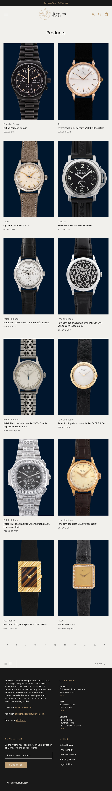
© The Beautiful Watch (17, 782)
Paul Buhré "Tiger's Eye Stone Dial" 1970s (25, 624)
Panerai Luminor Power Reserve (75, 225)
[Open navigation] (6, 14)
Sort (99, 664)
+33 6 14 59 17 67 (23, 707)
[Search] (99, 14)
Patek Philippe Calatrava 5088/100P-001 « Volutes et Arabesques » (80, 324)
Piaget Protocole (66, 624)
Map (62, 695)
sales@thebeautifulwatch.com (30, 713)
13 (65, 645)
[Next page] (104, 645)
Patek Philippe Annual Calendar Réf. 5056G (26, 322)
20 (95, 645)
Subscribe (16, 765)
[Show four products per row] (10, 664)
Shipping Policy (67, 759)
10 (35, 645)
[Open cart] (106, 14)
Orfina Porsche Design (15, 128)
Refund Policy (66, 745)
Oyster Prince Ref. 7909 (16, 225)
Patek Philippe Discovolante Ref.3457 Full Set (82, 423)
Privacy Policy (66, 749)
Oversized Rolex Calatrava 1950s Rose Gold (81, 128)
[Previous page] (7, 645)
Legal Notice (66, 764)
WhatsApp (21, 720)
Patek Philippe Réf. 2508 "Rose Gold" (77, 523)
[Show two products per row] (6, 664)
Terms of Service (68, 754)
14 (75, 645)
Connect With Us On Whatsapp (56, 3)
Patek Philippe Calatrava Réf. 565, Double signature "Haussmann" (25, 425)
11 (45, 645)
